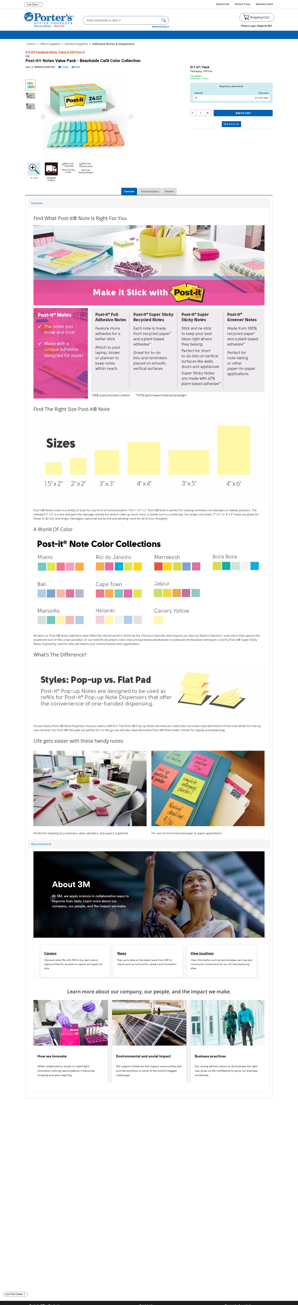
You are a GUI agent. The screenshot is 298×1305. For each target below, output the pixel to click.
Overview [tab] (129, 191)
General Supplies (76, 44)
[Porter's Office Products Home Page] (49, 19)
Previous (43, 116)
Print (77, 67)
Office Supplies (49, 44)
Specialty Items (264, 4)
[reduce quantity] (193, 113)
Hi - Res (34, 178)
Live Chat (32, 4)
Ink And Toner (242, 4)
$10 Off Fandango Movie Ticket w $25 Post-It (55, 52)
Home (31, 44)
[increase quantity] (208, 113)
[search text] (165, 20)
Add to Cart (243, 113)
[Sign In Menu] (256, 26)
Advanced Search (160, 27)
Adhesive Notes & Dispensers (113, 44)
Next (131, 116)
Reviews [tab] (169, 191)
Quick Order (223, 4)
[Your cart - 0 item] (246, 17)
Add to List (234, 124)
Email (65, 67)
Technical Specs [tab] (150, 191)
